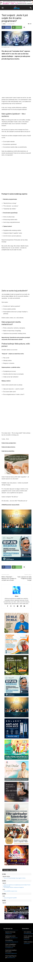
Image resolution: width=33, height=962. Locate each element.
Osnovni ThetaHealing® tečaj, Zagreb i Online (14, 878)
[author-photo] (16, 594)
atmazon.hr (26, 939)
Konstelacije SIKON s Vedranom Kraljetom (14, 887)
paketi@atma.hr (11, 957)
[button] (2, 8)
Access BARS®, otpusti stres (10, 891)
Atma (4, 23)
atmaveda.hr (27, 943)
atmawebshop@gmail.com (11, 942)
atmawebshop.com (28, 933)
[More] (24, 27)
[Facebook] (8, 606)
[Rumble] (15, 606)
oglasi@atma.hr (14, 937)
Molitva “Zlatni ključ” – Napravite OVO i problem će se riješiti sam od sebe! (9, 578)
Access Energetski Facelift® (10, 897)
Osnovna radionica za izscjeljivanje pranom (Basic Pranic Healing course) (16, 885)
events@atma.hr (9, 947)
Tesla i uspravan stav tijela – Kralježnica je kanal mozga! (24, 578)
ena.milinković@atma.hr (11, 953)
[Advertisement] (16, 78)
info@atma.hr (8, 933)
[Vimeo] (21, 606)
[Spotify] (18, 606)
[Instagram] (11, 606)
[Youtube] (25, 606)
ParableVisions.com (14, 47)
